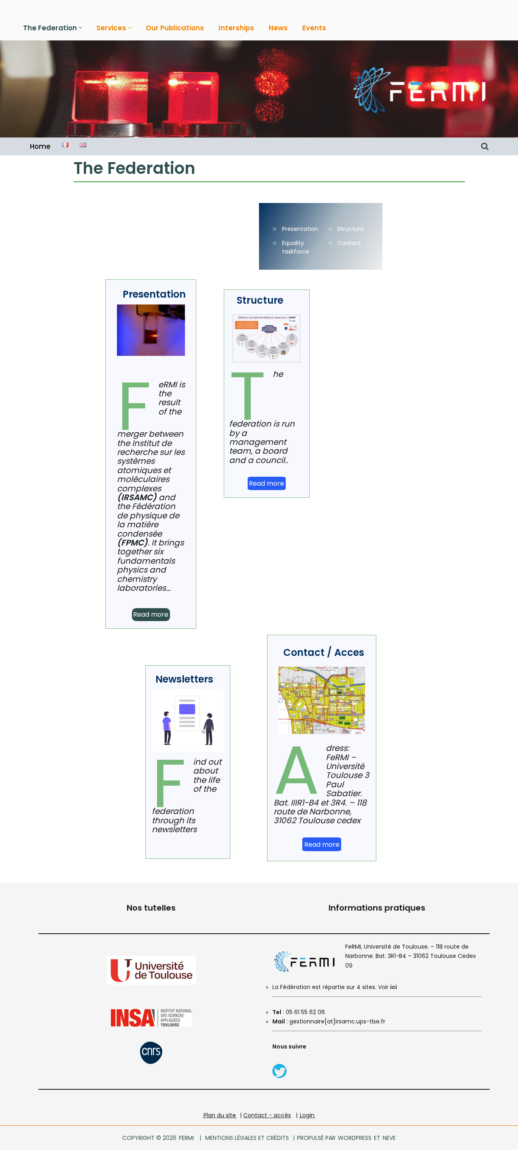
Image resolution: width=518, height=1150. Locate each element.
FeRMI (186, 1138)
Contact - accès (267, 1115)
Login (307, 1115)
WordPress (354, 1138)
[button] (80, 27)
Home (40, 146)
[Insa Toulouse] (151, 1024)
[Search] (485, 146)
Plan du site (220, 1115)
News (278, 28)
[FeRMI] (279, 1076)
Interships (236, 28)
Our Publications (175, 28)
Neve (389, 1138)
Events (314, 28)
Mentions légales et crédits (247, 1138)
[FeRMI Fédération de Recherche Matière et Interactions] (419, 89)
